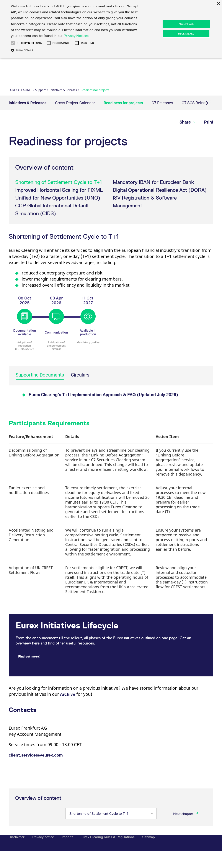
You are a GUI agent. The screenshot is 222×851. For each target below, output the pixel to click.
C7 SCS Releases (196, 103)
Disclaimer (17, 837)
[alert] (111, 29)
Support (40, 90)
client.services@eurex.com (36, 755)
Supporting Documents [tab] (40, 375)
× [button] (218, 3)
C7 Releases (162, 103)
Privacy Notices (76, 36)
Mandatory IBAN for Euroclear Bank (153, 182)
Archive (68, 694)
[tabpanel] (111, 395)
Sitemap (148, 837)
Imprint (68, 837)
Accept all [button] (186, 24)
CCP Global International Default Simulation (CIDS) (52, 209)
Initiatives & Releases (63, 90)
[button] (102, 325)
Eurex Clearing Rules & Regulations (108, 837)
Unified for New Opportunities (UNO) (57, 198)
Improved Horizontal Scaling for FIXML (59, 190)
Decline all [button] (186, 33)
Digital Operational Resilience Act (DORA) (160, 190)
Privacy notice (43, 837)
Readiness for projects (123, 103)
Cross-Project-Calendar (75, 103)
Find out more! (29, 656)
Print (208, 122)
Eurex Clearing (20, 90)
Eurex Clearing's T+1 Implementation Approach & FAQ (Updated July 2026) (103, 394)
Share (186, 122)
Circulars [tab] (80, 375)
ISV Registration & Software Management (145, 201)
